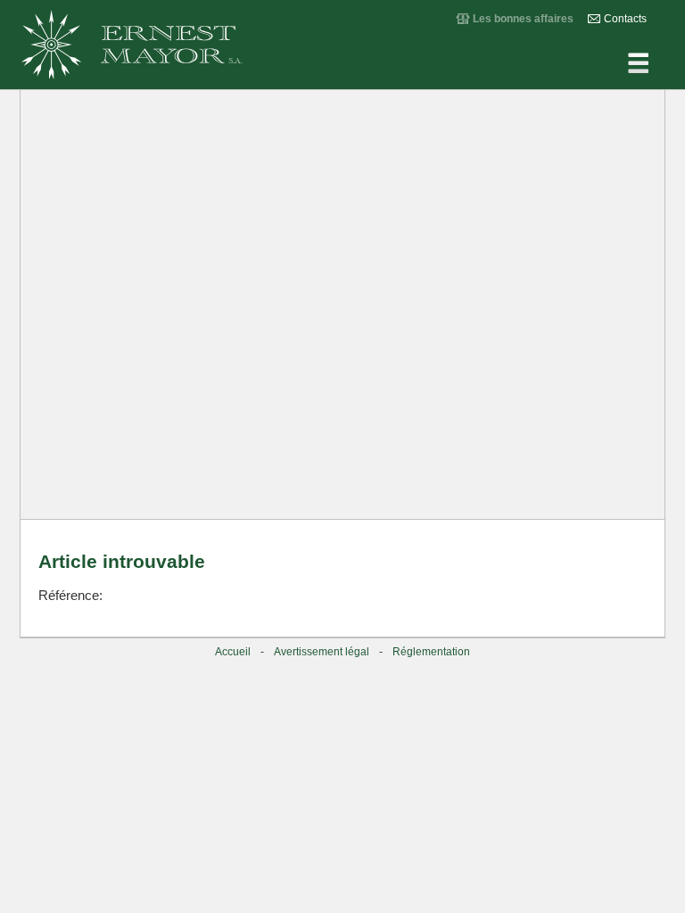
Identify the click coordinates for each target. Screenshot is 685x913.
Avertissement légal (321, 652)
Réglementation (431, 652)
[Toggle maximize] (642, 111)
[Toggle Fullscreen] (553, 111)
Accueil (233, 652)
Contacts (625, 18)
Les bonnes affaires (523, 18)
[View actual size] (464, 111)
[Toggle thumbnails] (508, 111)
